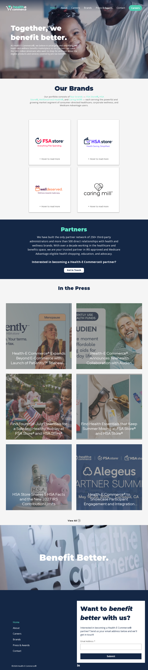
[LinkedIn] (78, 665)
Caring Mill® (75, 99)
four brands (76, 96)
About (16, 628)
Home (16, 622)
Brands (17, 639)
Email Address (87, 641)
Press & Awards (21, 645)
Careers (17, 633)
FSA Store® (92, 96)
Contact (17, 650)
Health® (58, 99)
